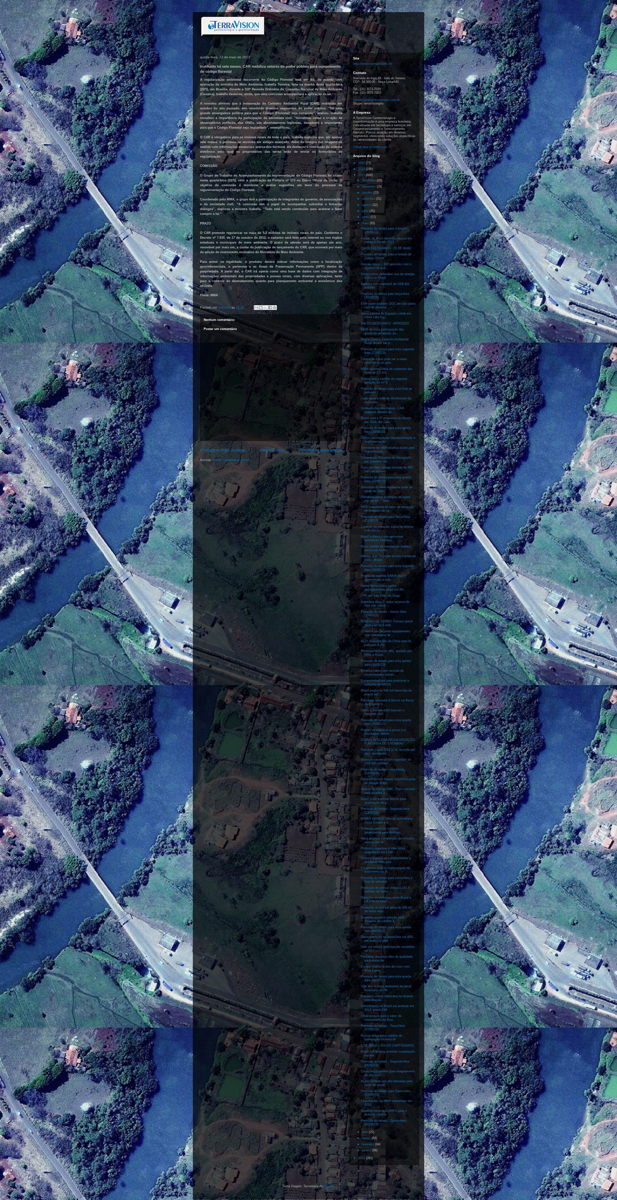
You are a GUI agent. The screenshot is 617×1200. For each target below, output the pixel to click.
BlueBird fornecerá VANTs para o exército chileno (384, 1112)
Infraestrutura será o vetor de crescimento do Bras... (381, 1018)
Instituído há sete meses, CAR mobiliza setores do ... (382, 410)
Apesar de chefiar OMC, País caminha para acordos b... (388, 791)
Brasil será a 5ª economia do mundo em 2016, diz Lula (386, 420)
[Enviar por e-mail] (256, 307)
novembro (369, 186)
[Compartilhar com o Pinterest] (274, 307)
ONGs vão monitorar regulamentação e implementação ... (388, 439)
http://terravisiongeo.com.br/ (372, 64)
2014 (362, 169)
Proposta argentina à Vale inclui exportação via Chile (383, 850)
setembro (369, 198)
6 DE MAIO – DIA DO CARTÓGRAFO (387, 1045)
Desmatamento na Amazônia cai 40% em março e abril (387, 939)
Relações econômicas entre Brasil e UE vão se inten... (386, 899)
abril (365, 1132)
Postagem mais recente (223, 450)
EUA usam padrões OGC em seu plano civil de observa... (388, 305)
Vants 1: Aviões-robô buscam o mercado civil (382, 712)
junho (366, 217)
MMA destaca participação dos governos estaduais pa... (382, 331)
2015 (362, 163)
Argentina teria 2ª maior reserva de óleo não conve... (385, 603)
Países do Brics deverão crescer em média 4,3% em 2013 (386, 240)
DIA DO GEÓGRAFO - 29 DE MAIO (386, 248)
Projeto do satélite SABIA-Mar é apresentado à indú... (383, 577)
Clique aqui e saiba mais (370, 147)
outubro (367, 192)
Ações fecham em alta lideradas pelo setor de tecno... (387, 1083)
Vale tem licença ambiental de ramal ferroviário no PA (386, 988)
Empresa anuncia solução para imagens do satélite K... (382, 919)
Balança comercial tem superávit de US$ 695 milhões (386, 761)
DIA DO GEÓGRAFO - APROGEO (385, 323)
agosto (367, 205)
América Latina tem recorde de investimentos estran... (382, 672)
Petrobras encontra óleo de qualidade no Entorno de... (387, 958)
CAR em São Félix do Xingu (380, 595)
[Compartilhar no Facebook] (270, 307)
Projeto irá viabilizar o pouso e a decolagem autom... (383, 732)
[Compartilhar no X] (265, 307)
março (367, 1138)
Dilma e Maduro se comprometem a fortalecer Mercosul (386, 860)
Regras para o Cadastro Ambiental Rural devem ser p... (385, 341)
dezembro (369, 180)
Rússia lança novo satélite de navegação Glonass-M (381, 1037)
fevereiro (368, 1144)
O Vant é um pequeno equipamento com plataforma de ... (385, 633)
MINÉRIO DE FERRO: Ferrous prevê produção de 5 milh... (387, 623)
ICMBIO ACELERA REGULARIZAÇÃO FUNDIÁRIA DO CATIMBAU (388, 741)
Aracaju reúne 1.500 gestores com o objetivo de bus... (386, 266)
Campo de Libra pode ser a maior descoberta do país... (384, 361)
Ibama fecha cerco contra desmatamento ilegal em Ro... (383, 587)
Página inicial (272, 450)
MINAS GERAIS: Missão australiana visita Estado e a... (386, 820)
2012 (362, 1158)
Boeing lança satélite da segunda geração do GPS (384, 380)
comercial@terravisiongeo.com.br (376, 100)
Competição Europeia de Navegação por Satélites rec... (386, 459)
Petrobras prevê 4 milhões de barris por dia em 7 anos (385, 499)
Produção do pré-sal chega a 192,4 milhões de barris (385, 889)
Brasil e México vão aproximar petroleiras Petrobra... (382, 538)
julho (365, 211)
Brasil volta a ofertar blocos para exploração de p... (383, 800)
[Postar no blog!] (260, 307)
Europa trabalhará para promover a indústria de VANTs (385, 682)
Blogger (329, 1186)
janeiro (367, 1150)
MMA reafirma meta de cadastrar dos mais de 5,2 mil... (387, 371)
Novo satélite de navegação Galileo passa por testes (385, 548)
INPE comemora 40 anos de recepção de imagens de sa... (387, 509)
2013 (362, 175)
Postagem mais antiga (320, 450)
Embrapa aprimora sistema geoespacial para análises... (382, 830)
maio (366, 223)
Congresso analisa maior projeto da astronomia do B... (385, 870)
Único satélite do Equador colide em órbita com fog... (386, 315)
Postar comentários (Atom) (231, 460)
